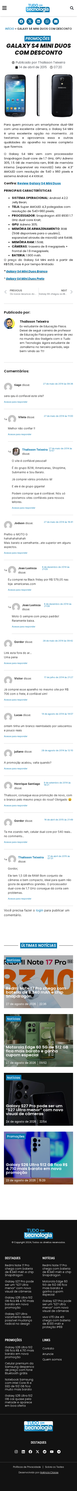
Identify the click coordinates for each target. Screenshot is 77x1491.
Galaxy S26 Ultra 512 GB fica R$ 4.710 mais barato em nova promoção (19, 1302)
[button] (72, 8)
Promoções (37, 38)
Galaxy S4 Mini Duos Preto (25, 279)
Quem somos (52, 1359)
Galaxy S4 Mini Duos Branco (27, 271)
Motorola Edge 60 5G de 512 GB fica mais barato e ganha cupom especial (55, 1288)
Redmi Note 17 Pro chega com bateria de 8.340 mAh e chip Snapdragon (19, 1270)
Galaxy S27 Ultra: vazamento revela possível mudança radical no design (18, 1319)
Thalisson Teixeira (35, 449)
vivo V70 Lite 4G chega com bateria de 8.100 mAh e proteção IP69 (56, 1322)
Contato (48, 1348)
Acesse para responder (15, 401)
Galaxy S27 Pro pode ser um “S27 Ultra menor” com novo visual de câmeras (19, 1286)
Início (9, 29)
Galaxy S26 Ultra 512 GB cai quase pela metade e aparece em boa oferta (18, 1400)
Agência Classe (49, 1472)
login (39, 910)
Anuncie (48, 1354)
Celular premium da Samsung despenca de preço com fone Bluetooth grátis (19, 1368)
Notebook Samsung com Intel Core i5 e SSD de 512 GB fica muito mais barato (19, 1384)
